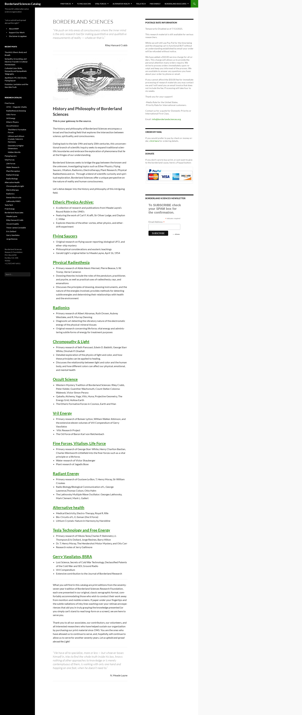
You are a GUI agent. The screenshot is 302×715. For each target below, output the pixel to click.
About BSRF (14, 29)
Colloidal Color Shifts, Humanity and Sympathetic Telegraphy (16, 71)
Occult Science (65, 379)
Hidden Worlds (14, 152)
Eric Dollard (11, 231)
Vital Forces (100, 4)
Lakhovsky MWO (13, 201)
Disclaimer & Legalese (18, 36)
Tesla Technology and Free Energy (81, 530)
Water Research (12, 167)
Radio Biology (12, 178)
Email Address (156, 221)
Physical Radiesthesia (71, 262)
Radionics (61, 307)
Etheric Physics (12, 122)
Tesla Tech (141, 4)
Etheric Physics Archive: (73, 202)
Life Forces (10, 163)
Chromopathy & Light (71, 341)
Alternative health (68, 507)
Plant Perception (13, 171)
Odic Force (11, 114)
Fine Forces (65, 4)
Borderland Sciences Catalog (23, 4)
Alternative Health (121, 4)
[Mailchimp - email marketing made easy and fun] (176, 234)
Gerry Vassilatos (13, 235)
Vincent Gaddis (12, 224)
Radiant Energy (66, 473)
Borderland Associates (175, 4)
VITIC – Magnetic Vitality (16, 107)
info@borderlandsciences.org (166, 119)
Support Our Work (17, 32)
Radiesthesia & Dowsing (16, 111)
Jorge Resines (11, 239)
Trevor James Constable (16, 227)
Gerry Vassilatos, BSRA (72, 556)
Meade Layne (11, 216)
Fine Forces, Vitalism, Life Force (79, 443)
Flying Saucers (84, 4)
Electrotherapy (12, 190)
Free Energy (155, 4)
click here (154, 141)
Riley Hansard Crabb (14, 220)
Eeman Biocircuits (13, 197)
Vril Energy (62, 413)
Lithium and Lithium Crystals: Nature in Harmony (16, 139)
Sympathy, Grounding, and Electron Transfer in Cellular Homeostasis (16, 62)
